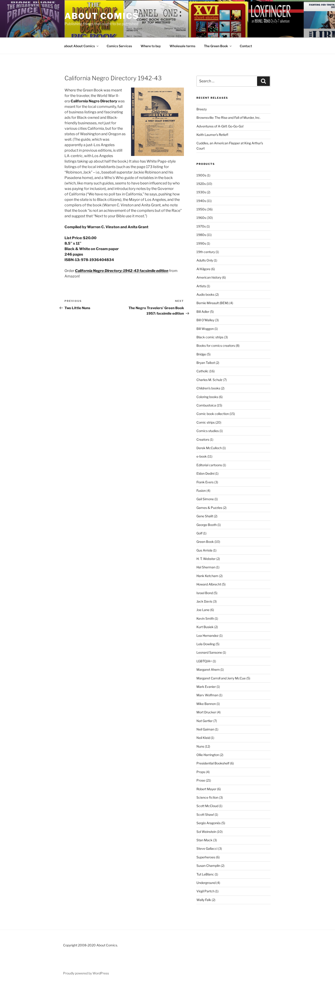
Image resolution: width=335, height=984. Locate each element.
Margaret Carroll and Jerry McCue (221, 678)
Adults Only (204, 260)
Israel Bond (204, 593)
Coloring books (207, 397)
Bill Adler (202, 311)
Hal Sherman (205, 567)
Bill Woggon (205, 329)
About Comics (101, 16)
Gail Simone (205, 499)
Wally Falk (203, 900)
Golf (199, 533)
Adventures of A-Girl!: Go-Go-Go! (219, 126)
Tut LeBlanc (205, 874)
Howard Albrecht (208, 584)
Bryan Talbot (205, 363)
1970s (201, 226)
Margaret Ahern (208, 669)
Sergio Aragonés (208, 823)
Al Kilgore (203, 269)
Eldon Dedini (205, 473)
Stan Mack (204, 840)
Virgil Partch (205, 891)
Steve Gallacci (206, 848)
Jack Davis (204, 601)
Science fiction (207, 797)
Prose (200, 780)
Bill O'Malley (205, 320)
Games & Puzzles (209, 508)
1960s (201, 218)
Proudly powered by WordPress (86, 973)
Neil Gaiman (205, 729)
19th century (205, 252)
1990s (201, 243)
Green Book (205, 542)
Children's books (208, 388)
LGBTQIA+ (204, 661)
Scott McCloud (207, 806)
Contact (246, 46)
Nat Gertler (204, 721)
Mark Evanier (206, 687)
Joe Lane (202, 610)
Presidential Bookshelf (212, 763)
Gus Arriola (204, 550)
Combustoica (206, 405)
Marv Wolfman (207, 695)
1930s (201, 192)
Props (200, 772)
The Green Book (216, 46)
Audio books (205, 294)
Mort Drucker (206, 712)
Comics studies (207, 431)
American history (208, 277)
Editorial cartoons (209, 465)
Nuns (200, 746)
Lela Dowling (205, 644)
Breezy (201, 109)
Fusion (201, 490)
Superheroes (205, 857)
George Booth (206, 525)
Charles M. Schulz (209, 380)
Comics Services (119, 46)
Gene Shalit (204, 516)
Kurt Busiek (205, 627)
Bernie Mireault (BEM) (212, 303)
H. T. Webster (206, 559)
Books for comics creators (215, 345)
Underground (206, 883)
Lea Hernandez (207, 635)
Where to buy (151, 46)
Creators (202, 439)
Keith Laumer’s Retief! (212, 135)
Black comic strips (209, 337)
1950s (201, 209)
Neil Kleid (203, 738)
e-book (201, 456)
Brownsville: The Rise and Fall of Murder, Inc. (228, 117)
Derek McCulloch (209, 448)
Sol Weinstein (206, 832)
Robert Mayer (206, 789)
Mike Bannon (206, 704)
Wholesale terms (182, 46)
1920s (201, 184)
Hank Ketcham (207, 576)
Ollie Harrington (207, 755)
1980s (201, 235)
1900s (201, 175)
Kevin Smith (205, 618)
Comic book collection (212, 414)
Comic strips (205, 422)
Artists (201, 286)
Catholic (202, 371)
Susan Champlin (208, 865)
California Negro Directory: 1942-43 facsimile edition (121, 271)
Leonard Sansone (209, 652)
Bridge (201, 354)
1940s (201, 201)
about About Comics (79, 46)
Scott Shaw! (205, 814)
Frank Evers (205, 482)
